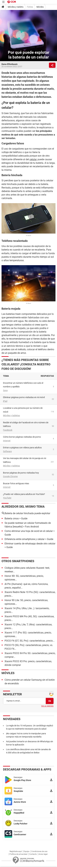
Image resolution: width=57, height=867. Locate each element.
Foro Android (32, 526)
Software (7, 451)
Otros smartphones (18, 561)
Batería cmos (12, 518)
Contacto (33, 854)
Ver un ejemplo (47, 706)
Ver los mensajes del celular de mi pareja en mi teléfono (24, 460)
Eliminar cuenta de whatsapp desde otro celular (30, 543)
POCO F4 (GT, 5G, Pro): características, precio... (30, 640)
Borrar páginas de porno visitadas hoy (21, 473)
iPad (5, 401)
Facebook (7, 430)
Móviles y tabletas (11, 415)
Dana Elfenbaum (9, 64)
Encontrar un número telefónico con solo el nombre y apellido (23, 385)
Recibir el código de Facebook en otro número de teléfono (25, 424)
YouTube (7, 498)
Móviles (40, 7)
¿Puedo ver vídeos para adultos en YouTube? (24, 494)
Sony (5, 390)
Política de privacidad (18, 854)
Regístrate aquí (16, 851)
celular (32, 159)
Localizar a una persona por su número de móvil (23, 410)
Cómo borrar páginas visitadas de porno (22, 437)
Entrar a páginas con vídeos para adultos (22, 447)
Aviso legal (43, 854)
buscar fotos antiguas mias (16, 483)
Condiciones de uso (39, 851)
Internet (6, 440)
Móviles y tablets (15, 7)
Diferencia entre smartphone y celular (25, 539)
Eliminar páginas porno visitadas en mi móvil (24, 397)
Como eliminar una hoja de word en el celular (29, 531)
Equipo (26, 851)
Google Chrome (10, 476)
